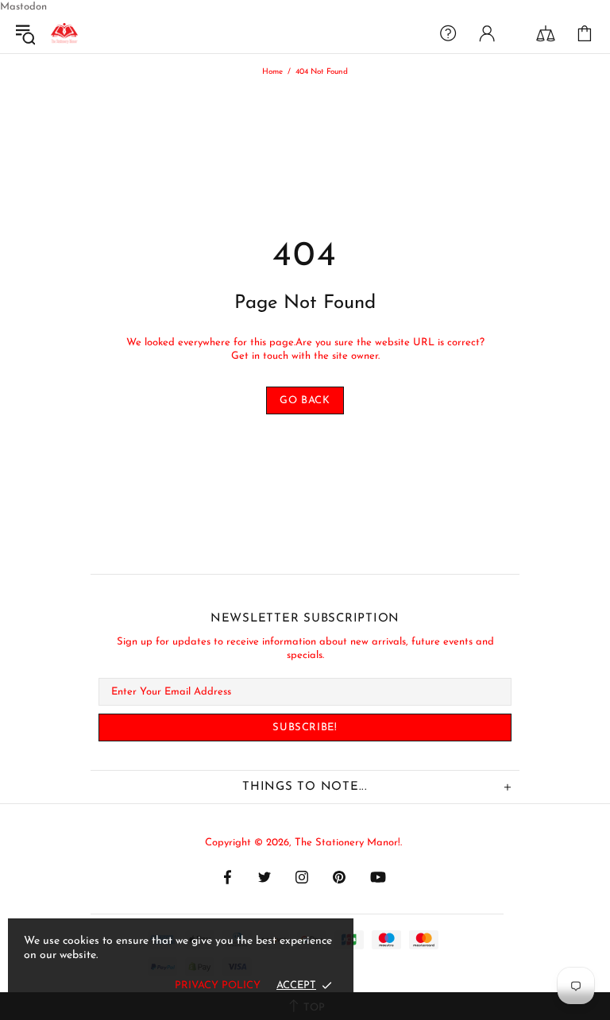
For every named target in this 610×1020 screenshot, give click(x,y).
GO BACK (305, 400)
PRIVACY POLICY (218, 985)
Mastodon (23, 7)
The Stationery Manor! (64, 33)
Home (272, 71)
